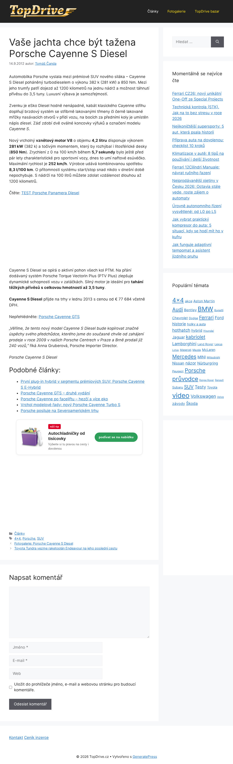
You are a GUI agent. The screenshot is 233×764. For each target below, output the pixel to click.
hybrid (196, 330)
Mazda (196, 350)
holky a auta (196, 324)
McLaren (208, 350)
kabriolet (195, 337)
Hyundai (208, 330)
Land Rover (205, 344)
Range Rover (206, 380)
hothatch (181, 330)
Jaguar (178, 337)
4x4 (17, 538)
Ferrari (206, 317)
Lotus (175, 350)
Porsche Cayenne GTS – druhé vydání (55, 393)
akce (188, 301)
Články (152, 11)
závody (178, 403)
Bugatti (218, 310)
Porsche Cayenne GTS (59, 316)
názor (190, 363)
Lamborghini (184, 343)
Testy (200, 387)
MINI (202, 357)
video (181, 395)
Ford (219, 317)
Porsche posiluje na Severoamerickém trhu (60, 410)
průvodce (185, 378)
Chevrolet (180, 318)
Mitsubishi (213, 357)
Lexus (218, 344)
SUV (40, 538)
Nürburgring (207, 363)
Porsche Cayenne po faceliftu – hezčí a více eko (64, 399)
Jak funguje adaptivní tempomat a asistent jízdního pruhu (191, 250)
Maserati (185, 350)
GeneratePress (145, 756)
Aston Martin (204, 301)
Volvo (220, 397)
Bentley (190, 310)
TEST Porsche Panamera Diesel (50, 193)
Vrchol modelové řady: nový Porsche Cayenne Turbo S (70, 404)
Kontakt (16, 737)
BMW (205, 309)
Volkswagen (203, 396)
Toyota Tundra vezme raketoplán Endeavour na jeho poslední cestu (65, 548)
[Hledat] (217, 41)
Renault (219, 380)
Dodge (193, 318)
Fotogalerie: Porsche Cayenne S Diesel (43, 543)
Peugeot (178, 371)
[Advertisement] (79, 234)
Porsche (29, 538)
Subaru (177, 387)
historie (179, 323)
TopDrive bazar (207, 11)
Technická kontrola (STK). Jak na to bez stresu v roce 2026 (197, 113)
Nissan (178, 363)
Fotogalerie (176, 11)
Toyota (212, 387)
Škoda (192, 403)
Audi (177, 309)
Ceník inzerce (36, 737)
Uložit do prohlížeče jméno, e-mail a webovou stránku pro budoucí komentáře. (75, 687)
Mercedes (184, 356)
